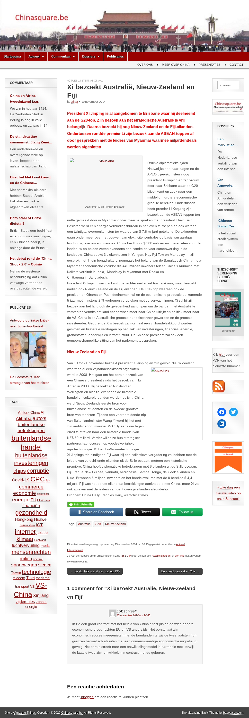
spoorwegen (24, 564)
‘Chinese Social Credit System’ (228, 224)
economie (24, 493)
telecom (19, 578)
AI (42, 412)
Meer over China (175, 64)
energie (21, 499)
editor (74, 101)
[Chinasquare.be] (124, 26)
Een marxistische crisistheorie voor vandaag (228, 142)
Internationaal (91, 80)
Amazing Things (25, 712)
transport (22, 586)
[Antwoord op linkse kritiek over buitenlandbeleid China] (28, 349)
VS (32, 586)
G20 (98, 524)
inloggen (87, 697)
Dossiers (88, 56)
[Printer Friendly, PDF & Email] (80, 504)
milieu (26, 558)
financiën (31, 505)
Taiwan (16, 573)
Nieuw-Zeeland (115, 524)
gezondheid (31, 512)
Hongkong (24, 519)
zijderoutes (25, 601)
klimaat (25, 539)
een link (179, 555)
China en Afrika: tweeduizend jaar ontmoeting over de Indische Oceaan (26, 99)
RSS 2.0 (126, 555)
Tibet (30, 578)
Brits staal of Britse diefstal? (26, 221)
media (45, 546)
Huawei (40, 519)
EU (33, 500)
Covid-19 (20, 480)
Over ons (145, 64)
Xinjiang (41, 595)
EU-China (43, 500)
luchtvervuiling (26, 545)
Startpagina (12, 56)
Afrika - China (29, 412)
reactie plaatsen (161, 555)
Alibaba (24, 418)
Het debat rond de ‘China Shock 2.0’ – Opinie (31, 261)
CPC (37, 479)
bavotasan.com (233, 712)
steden (44, 564)
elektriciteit (43, 493)
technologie (36, 572)
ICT (39, 524)
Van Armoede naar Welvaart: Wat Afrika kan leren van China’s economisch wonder (227, 183)
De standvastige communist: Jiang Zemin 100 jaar (30, 139)
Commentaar (61, 56)
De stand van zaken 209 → (180, 571)
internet (25, 531)
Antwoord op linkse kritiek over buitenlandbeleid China (29, 323)
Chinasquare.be (72, 712)
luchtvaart (40, 539)
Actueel (34, 56)
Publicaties (115, 56)
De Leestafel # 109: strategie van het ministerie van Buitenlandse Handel (31, 380)
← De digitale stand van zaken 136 (95, 571)
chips (19, 471)
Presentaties (209, 64)
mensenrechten (31, 552)
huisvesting (27, 525)
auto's (39, 418)
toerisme (43, 578)
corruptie (38, 470)
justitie (42, 532)
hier (222, 354)
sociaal (38, 559)
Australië (84, 524)
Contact (236, 64)
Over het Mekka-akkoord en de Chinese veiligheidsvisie (30, 180)
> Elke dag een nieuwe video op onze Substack (228, 493)
